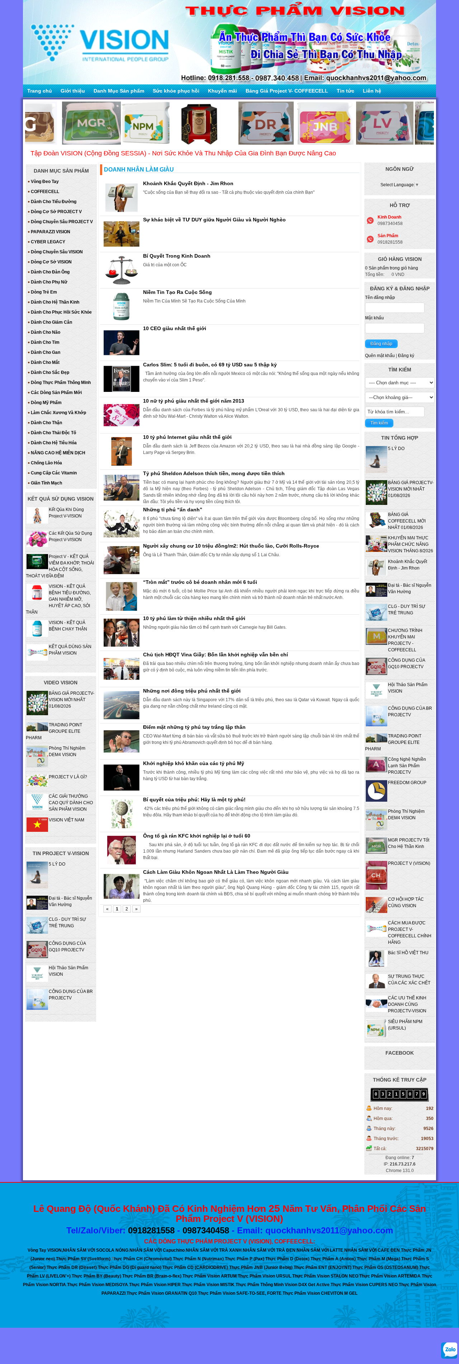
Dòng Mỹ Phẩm (46, 402)
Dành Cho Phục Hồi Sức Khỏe (61, 312)
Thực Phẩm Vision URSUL (264, 1276)
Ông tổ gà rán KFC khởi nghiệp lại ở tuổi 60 (196, 836)
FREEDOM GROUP (407, 782)
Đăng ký (406, 355)
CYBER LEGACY (48, 241)
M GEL (351, 1293)
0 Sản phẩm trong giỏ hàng (391, 268)
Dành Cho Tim (45, 342)
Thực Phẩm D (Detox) (287, 1258)
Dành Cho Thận (46, 422)
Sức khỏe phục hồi (176, 91)
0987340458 (206, 1230)
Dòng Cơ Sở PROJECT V (56, 211)
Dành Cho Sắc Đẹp (50, 372)
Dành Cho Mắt (45, 362)
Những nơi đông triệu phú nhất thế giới (192, 691)
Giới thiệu (73, 91)
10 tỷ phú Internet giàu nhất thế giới (187, 437)
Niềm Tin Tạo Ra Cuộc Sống (177, 292)
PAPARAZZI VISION (50, 231)
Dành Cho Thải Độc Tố (53, 432)
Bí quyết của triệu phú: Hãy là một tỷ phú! (194, 799)
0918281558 (151, 1230)
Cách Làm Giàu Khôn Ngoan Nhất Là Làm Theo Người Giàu (216, 872)
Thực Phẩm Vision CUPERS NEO (364, 1284)
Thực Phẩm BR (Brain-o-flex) (151, 1276)
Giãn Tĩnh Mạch (46, 483)
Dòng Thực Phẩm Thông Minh (61, 382)
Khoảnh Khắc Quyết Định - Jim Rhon (188, 183)
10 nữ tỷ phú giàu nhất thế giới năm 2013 (193, 401)
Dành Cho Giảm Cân (51, 322)
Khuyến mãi (222, 91)
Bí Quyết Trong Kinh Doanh (176, 256)
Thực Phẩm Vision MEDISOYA (97, 1284)
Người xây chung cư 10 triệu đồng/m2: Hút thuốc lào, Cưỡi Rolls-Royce (231, 546)
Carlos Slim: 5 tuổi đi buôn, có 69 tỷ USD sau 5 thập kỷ (210, 364)
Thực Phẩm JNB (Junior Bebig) (261, 1267)
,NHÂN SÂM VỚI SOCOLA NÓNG (95, 1250)
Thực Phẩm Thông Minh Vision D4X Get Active (283, 1284)
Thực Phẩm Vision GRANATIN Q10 (162, 1293)
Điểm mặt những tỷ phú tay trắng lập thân (194, 727)
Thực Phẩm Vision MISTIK (208, 1284)
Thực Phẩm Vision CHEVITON (313, 1293)
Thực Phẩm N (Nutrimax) (198, 1258)
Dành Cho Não (45, 332)
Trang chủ (39, 91)
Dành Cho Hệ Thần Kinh (55, 302)
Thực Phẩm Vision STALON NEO (325, 1276)
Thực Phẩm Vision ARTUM (210, 1276)
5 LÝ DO (396, 448)
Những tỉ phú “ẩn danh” (172, 509)
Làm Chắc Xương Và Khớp (58, 412)
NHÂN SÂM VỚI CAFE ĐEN (372, 1250)
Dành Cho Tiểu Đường (53, 201)
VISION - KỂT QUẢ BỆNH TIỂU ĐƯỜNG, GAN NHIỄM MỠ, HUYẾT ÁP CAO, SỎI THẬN (58, 599)
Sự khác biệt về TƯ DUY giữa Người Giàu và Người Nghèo (214, 219)
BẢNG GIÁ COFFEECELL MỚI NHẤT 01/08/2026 (407, 521)
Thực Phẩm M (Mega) (378, 1258)
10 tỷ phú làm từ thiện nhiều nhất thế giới (194, 618)
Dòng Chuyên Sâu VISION (57, 251)
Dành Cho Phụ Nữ (49, 282)
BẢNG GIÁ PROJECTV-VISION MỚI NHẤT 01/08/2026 (411, 489)
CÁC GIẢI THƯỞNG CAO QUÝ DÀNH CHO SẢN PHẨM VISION (71, 803)
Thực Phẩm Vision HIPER (155, 1284)
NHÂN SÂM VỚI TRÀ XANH (214, 1250)
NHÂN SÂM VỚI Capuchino (157, 1250)
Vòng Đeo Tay (45, 181)
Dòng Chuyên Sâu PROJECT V (62, 221)
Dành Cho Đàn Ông (50, 272)
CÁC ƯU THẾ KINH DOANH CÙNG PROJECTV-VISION (407, 1004)
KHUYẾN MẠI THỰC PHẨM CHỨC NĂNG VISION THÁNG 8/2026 (410, 544)
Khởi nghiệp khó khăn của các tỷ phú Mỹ (193, 763)
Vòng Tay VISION (45, 1250)
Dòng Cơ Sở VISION (51, 261)
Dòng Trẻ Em (44, 292)
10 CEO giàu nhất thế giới (174, 328)
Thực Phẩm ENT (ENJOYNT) (322, 1267)
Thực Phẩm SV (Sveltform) (83, 1258)
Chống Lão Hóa (46, 462)
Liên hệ (372, 91)
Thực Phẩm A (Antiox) (333, 1258)
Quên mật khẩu (380, 355)
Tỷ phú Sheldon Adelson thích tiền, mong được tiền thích (214, 473)
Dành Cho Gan (45, 352)
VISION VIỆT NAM (66, 819)
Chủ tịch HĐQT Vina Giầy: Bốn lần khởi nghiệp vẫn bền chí (215, 654)
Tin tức (345, 91)
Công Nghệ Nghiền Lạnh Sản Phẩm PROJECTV (407, 766)
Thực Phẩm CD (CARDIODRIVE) (195, 1267)
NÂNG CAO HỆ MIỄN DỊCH (58, 452)
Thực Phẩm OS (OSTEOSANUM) (385, 1267)
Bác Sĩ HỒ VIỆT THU (408, 952)
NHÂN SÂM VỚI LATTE (320, 1250)
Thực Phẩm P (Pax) (244, 1258)
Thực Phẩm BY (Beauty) (96, 1276)
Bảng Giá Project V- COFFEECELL (287, 91)
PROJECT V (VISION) (409, 863)
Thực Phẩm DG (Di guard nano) (129, 1267)
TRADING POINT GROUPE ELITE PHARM (393, 742)
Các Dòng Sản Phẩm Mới (56, 392)
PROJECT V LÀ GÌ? (68, 776)
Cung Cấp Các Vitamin (54, 472)
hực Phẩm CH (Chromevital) (143, 1258)
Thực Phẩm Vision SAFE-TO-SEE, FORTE (239, 1293)
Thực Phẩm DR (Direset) (72, 1267)
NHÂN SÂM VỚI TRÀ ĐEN (269, 1250)
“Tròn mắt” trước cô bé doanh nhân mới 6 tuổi (200, 582)
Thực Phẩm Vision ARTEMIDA (390, 1276)
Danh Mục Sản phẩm (119, 91)
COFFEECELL (45, 191)
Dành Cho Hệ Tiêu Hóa (54, 442)
